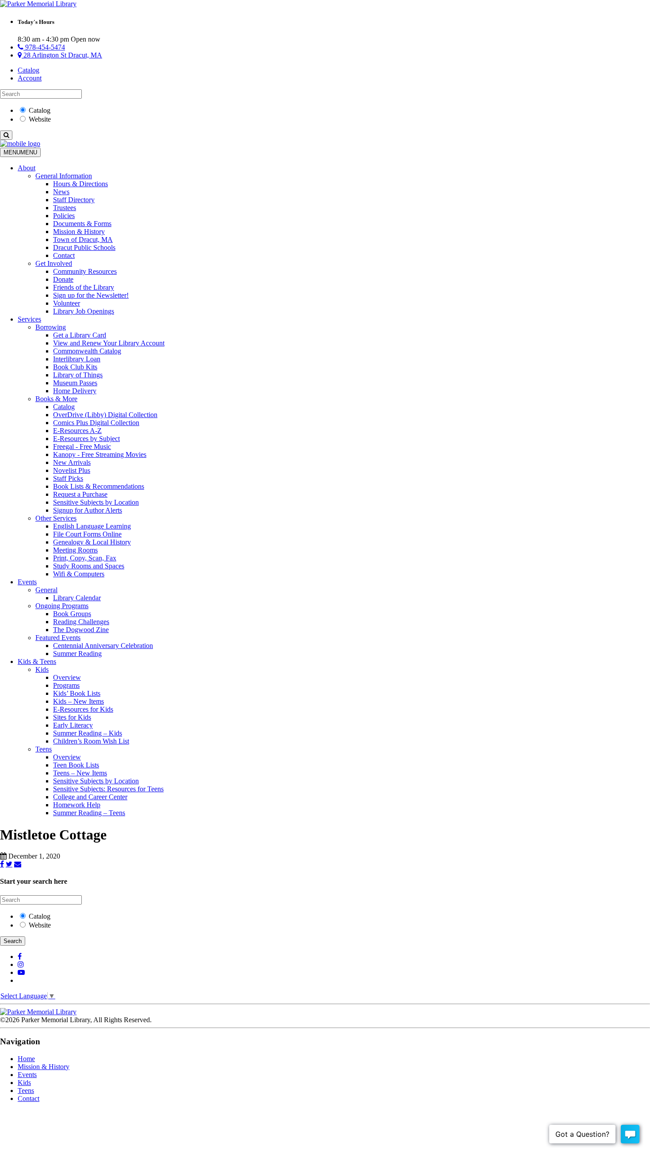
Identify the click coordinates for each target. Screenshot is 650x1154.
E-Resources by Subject (86, 438)
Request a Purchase (80, 494)
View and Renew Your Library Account (108, 343)
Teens (43, 749)
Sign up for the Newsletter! (91, 295)
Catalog (28, 70)
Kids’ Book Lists (76, 693)
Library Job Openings (83, 311)
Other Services (55, 518)
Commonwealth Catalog (87, 351)
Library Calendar (77, 598)
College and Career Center (90, 797)
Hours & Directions (80, 184)
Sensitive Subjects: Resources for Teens (108, 789)
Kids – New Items (78, 701)
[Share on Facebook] (2, 863)
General (46, 590)
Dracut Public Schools (84, 247)
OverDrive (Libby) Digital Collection (105, 414)
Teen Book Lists (76, 765)
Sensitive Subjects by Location (96, 502)
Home (26, 1058)
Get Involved (53, 263)
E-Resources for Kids (83, 709)
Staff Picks (68, 478)
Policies (64, 215)
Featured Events (57, 637)
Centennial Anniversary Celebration (103, 645)
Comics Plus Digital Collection (96, 422)
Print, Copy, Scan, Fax (84, 558)
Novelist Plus (71, 470)
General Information (63, 176)
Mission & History (79, 231)
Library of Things (78, 375)
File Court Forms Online (87, 534)
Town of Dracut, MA (83, 239)
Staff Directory (74, 199)
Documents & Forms (82, 223)
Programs (66, 685)
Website (40, 119)
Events (27, 582)
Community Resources (85, 271)
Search (13, 941)
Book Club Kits (75, 367)
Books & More (56, 399)
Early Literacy (73, 725)
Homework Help (76, 805)
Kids (42, 669)
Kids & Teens (37, 661)
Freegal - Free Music (82, 446)
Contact (64, 255)
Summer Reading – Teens (89, 813)
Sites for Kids (72, 717)
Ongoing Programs (61, 606)
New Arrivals (72, 462)
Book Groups (72, 613)
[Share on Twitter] (9, 863)
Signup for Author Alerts (87, 510)
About (26, 168)
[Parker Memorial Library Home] (38, 4)
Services (29, 319)
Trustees (64, 207)
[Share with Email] (17, 863)
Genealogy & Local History (92, 542)
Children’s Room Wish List (91, 741)
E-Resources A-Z (77, 430)
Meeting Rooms (75, 550)
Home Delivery (74, 391)
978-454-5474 (44, 47)
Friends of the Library (83, 287)
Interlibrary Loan (76, 359)
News (61, 192)
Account (30, 78)
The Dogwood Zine (81, 629)
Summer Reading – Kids (87, 733)
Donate (63, 279)
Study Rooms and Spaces (88, 566)
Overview (67, 677)
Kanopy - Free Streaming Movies (99, 454)
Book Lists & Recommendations (98, 486)
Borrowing (50, 327)
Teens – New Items (80, 773)
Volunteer (66, 303)
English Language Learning (92, 526)
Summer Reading (77, 653)
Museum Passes (75, 383)
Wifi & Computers (78, 574)
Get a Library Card (79, 335)
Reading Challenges (81, 621)
